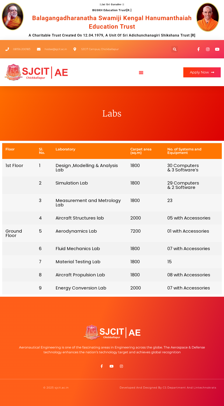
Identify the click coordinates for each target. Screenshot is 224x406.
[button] (174, 49)
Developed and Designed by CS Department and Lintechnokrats (168, 387)
